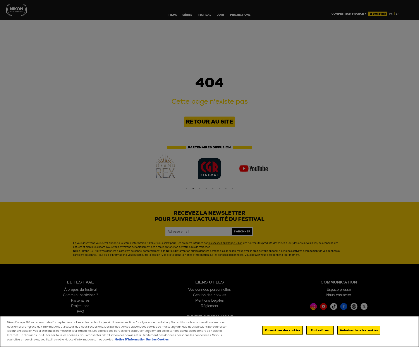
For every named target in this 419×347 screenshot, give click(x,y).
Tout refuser (320, 330)
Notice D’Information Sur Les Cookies (142, 339)
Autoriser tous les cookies (359, 330)
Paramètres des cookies (282, 330)
